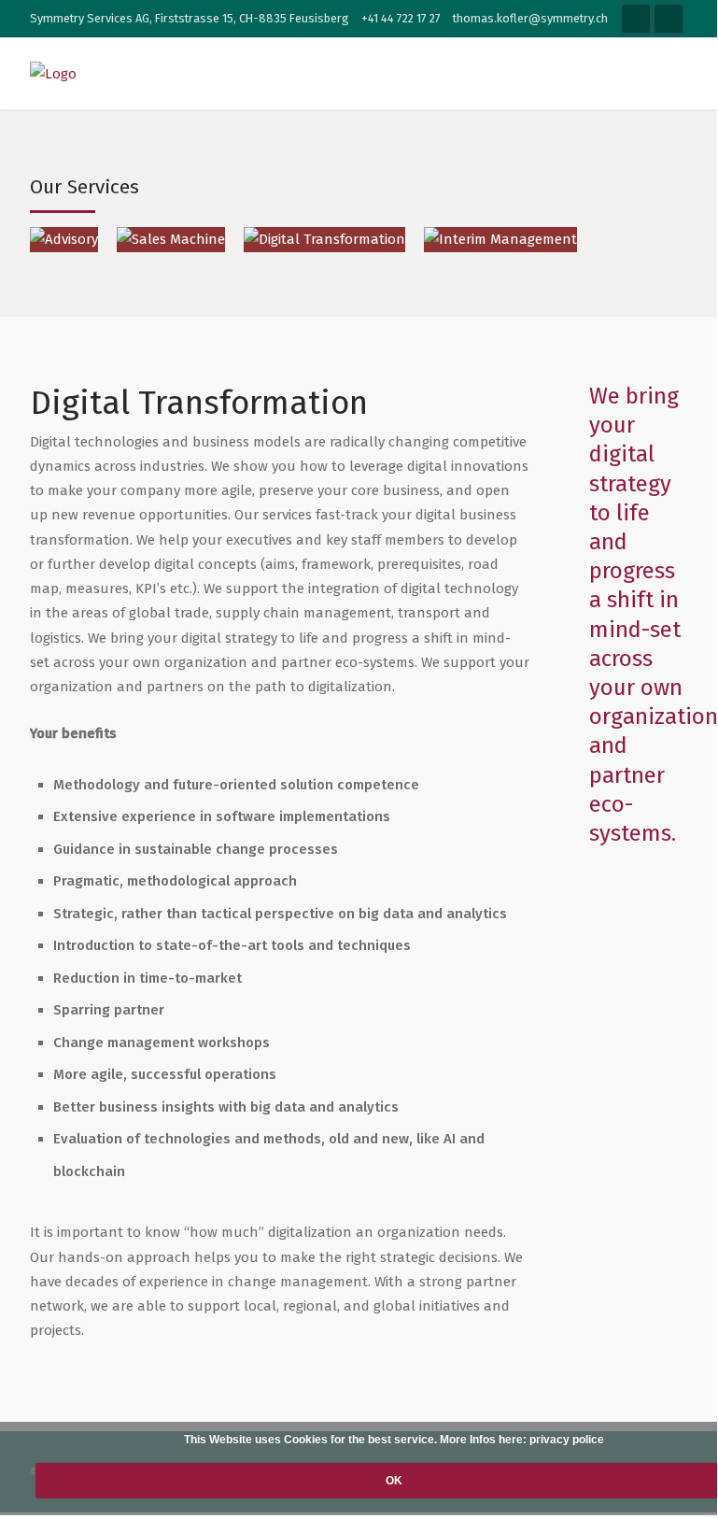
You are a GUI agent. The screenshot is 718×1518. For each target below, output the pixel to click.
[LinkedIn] (636, 19)
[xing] (669, 19)
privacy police (566, 1439)
